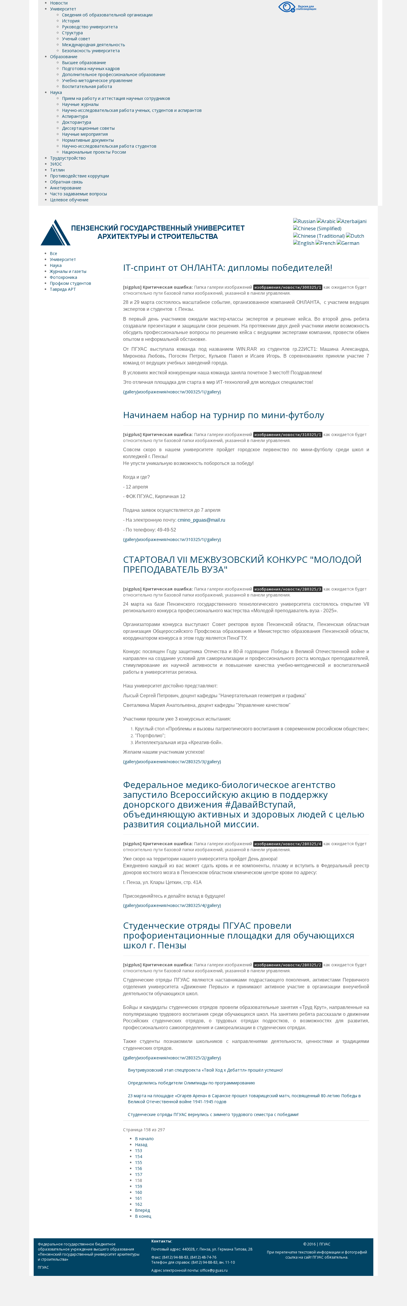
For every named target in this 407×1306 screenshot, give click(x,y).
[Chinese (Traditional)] (319, 235)
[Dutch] (355, 235)
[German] (348, 242)
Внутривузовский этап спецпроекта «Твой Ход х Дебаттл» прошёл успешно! (205, 1070)
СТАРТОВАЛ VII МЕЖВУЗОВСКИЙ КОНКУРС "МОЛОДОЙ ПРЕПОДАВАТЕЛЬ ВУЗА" (242, 564)
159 (138, 1186)
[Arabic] (326, 221)
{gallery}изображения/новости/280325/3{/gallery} (172, 761)
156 (138, 1168)
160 (138, 1192)
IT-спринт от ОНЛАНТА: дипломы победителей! (227, 267)
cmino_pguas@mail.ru (201, 520)
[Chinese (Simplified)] (317, 228)
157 (138, 1174)
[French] (325, 242)
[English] (303, 242)
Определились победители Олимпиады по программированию (191, 1083)
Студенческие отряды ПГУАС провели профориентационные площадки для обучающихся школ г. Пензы (239, 935)
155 (138, 1162)
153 (138, 1150)
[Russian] (304, 221)
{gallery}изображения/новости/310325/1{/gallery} (172, 539)
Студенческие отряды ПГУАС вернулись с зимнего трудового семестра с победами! (213, 1114)
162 (138, 1204)
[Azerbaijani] (351, 221)
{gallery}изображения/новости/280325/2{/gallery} (172, 1058)
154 (138, 1156)
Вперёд (142, 1210)
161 (138, 1198)
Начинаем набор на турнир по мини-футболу (223, 415)
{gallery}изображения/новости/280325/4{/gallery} (172, 905)
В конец (143, 1216)
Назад (141, 1144)
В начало (144, 1138)
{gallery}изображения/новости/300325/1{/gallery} (172, 392)
